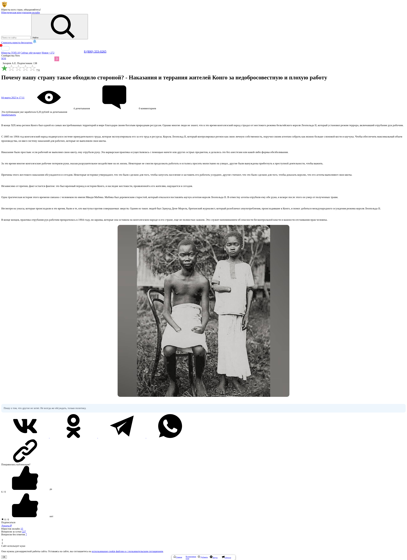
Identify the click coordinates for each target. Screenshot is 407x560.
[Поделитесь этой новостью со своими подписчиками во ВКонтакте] (25, 437)
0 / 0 (6, 519)
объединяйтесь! (32, 9)
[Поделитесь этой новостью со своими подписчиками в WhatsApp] (170, 437)
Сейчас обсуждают (31, 52)
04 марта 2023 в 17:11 (12, 97)
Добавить (204, 557)
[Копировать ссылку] (203, 451)
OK (4, 557)
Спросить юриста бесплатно (17, 42)
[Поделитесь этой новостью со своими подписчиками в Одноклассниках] (74, 437)
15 (22, 528)
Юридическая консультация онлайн (20, 12)
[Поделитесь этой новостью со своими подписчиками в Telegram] (122, 437)
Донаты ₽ (6, 525)
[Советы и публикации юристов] (4, 6)
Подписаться (8, 522)
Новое (48, 52)
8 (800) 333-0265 (95, 51)
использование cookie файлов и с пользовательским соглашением (127, 551)
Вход (5, 48)
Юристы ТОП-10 (10, 52)
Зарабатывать (8, 114)
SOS (3, 58)
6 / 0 (3, 491)
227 (24, 531)
